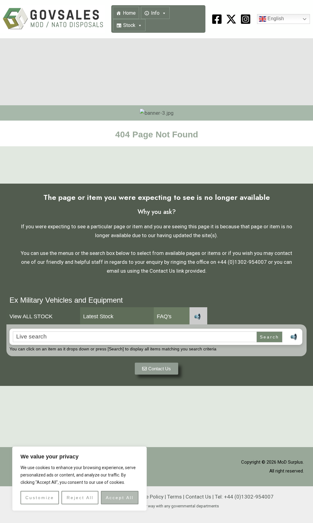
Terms (174, 497)
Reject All (80, 497)
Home (129, 13)
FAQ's (164, 316)
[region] (79, 478)
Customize (39, 497)
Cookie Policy (148, 497)
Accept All (120, 497)
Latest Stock (98, 316)
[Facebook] (217, 19)
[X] (231, 19)
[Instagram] (245, 19)
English (275, 18)
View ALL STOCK (31, 316)
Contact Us (198, 497)
